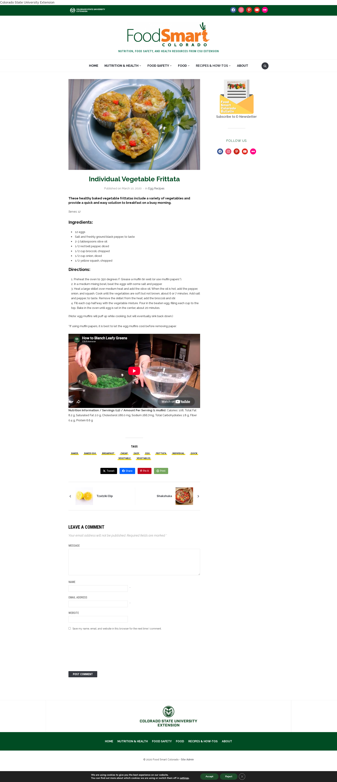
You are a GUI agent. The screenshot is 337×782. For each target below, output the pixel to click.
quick (194, 453)
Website (73, 613)
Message (74, 545)
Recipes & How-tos (212, 65)
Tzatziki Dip (105, 496)
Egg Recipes (156, 188)
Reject (228, 776)
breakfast (108, 453)
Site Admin (187, 759)
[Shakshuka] (184, 496)
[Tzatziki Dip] (84, 496)
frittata (161, 453)
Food (182, 65)
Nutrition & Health (121, 65)
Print (163, 470)
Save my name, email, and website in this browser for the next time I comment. (116, 628)
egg (147, 453)
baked (74, 453)
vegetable (124, 458)
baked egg (90, 453)
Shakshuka (164, 496)
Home (93, 65)
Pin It (146, 470)
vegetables (143, 458)
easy (136, 453)
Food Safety (158, 65)
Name (71, 582)
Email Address (77, 597)
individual (178, 453)
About (242, 65)
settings (184, 778)
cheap (124, 453)
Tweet (110, 470)
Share (129, 470)
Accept (209, 776)
